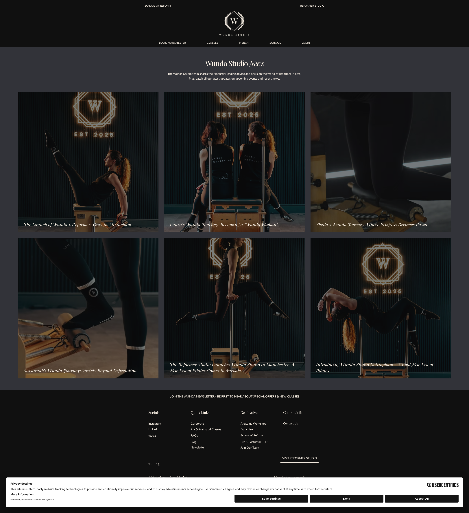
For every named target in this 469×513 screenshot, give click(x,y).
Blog (193, 442)
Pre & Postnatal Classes (206, 429)
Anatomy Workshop (253, 423)
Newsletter (198, 447)
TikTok (152, 436)
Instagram (154, 423)
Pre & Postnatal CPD (254, 442)
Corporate (197, 423)
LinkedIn (153, 429)
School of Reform (252, 435)
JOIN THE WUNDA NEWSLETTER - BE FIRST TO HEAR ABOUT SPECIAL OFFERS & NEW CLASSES (234, 396)
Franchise (247, 429)
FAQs (194, 435)
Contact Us (290, 423)
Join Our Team (250, 447)
